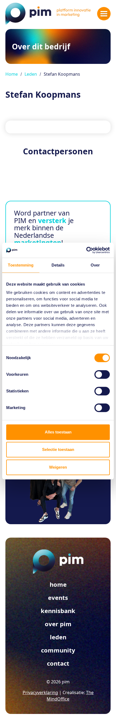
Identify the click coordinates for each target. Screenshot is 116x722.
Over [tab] (95, 265)
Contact (58, 663)
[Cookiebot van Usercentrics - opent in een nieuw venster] (86, 250)
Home (11, 74)
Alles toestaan (58, 432)
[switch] (102, 374)
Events (58, 597)
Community (58, 650)
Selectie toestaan (58, 449)
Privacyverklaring (40, 692)
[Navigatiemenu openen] (104, 13)
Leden (31, 74)
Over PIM (58, 624)
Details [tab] (58, 265)
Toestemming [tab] (20, 265)
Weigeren (58, 467)
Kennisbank (58, 611)
